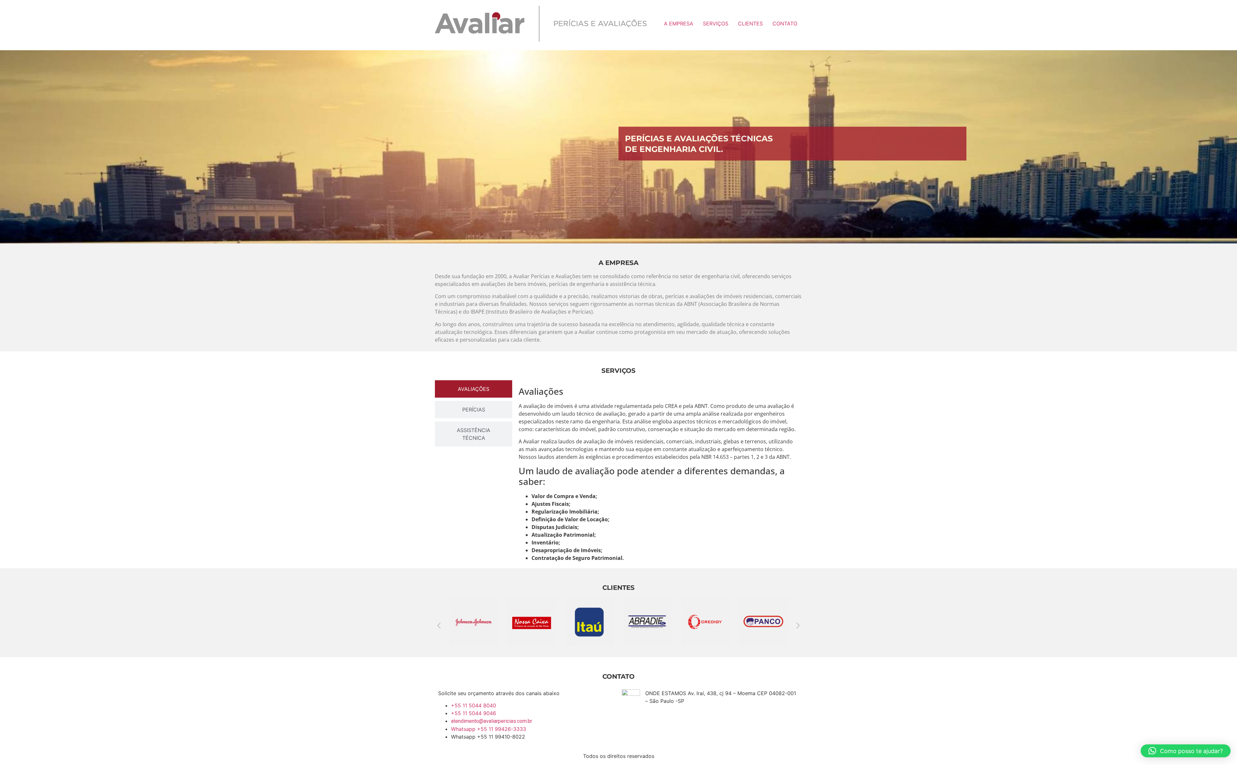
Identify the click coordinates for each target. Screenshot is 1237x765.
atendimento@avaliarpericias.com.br (491, 721)
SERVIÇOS (715, 23)
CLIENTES (750, 23)
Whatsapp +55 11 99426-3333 (488, 729)
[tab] (473, 389)
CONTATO (784, 23)
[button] (439, 625)
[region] (618, 146)
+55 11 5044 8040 (473, 705)
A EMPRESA (678, 23)
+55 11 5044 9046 (473, 713)
